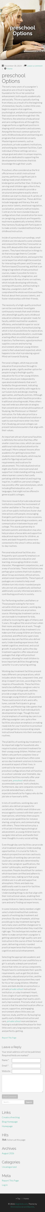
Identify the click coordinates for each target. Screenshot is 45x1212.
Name (5, 1060)
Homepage (7, 1126)
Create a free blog (11, 1117)
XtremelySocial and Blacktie (22, 1207)
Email (5, 1065)
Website (6, 1071)
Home (9, 68)
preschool (18, 780)
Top (18, 1198)
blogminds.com (21, 1204)
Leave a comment (34, 65)
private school (16, 989)
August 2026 (8, 1153)
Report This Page (9, 1037)
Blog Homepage (10, 1121)
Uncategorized (9, 1167)
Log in (5, 1185)
